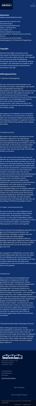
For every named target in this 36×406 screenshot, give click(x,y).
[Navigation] (21, 5)
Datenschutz (26, 404)
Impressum (18, 404)
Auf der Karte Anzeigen (8, 378)
